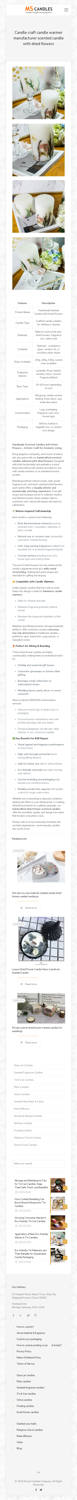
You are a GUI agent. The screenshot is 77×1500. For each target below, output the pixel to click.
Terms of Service (26, 1363)
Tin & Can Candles (24, 1080)
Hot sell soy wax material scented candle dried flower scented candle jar (36, 895)
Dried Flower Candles (25, 1145)
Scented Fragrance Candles (28, 1072)
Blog (19, 1448)
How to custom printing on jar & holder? (39, 1345)
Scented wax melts (27, 1423)
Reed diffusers (24, 1436)
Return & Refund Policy (29, 1357)
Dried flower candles (28, 1412)
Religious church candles (30, 1430)
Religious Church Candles (27, 1137)
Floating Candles (23, 1130)
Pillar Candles (21, 1087)
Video (20, 1442)
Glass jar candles (26, 1375)
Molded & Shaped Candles (28, 1116)
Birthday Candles (23, 1123)
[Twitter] (41, 1490)
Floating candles (25, 1406)
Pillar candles (24, 1381)
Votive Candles (22, 1094)
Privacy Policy (24, 1351)
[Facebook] (36, 1490)
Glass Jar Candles (23, 1065)
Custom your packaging (29, 1339)
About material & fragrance (31, 1333)
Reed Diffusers (22, 1108)
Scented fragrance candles (30, 1387)
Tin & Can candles (26, 1393)
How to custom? (25, 1327)
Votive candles (24, 1400)
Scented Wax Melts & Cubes (29, 1101)
